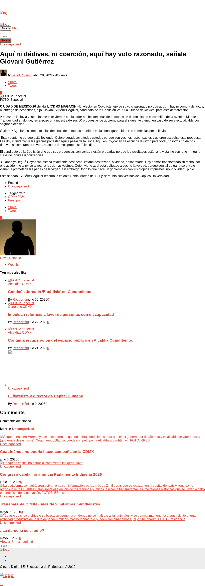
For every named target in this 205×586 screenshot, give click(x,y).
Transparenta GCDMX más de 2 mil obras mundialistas (50, 504)
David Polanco (21, 75)
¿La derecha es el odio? (22, 530)
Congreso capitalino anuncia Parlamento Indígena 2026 (51, 474)
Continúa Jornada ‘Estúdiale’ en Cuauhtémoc (49, 292)
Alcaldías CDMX (20, 284)
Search (6, 40)
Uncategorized (10, 44)
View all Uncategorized (16, 541)
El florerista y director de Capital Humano (45, 396)
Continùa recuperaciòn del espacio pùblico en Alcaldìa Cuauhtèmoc (70, 340)
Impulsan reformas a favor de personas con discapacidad (61, 314)
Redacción (20, 299)
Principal (14, 200)
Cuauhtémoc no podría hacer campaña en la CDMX (47, 451)
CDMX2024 (16, 196)
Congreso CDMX (20, 306)
